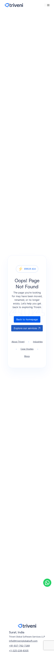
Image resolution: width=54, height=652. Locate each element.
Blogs (27, 356)
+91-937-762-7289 (19, 645)
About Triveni (18, 341)
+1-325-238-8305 (18, 650)
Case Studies (27, 349)
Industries (38, 341)
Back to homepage (27, 319)
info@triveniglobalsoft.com (23, 640)
